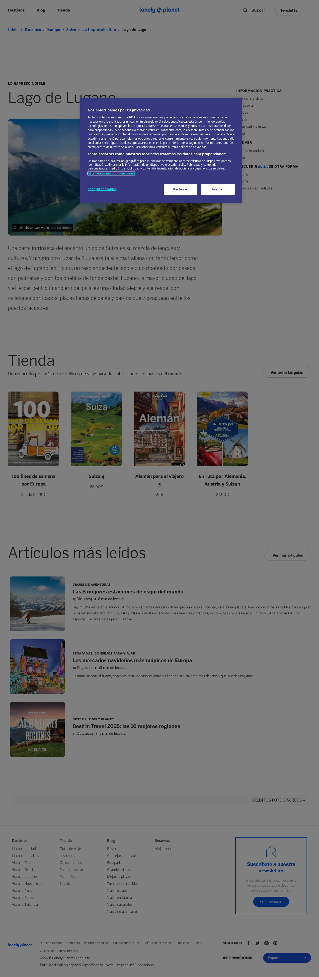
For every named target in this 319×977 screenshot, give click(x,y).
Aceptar (218, 189)
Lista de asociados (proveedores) (111, 173)
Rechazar (180, 189)
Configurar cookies (102, 189)
